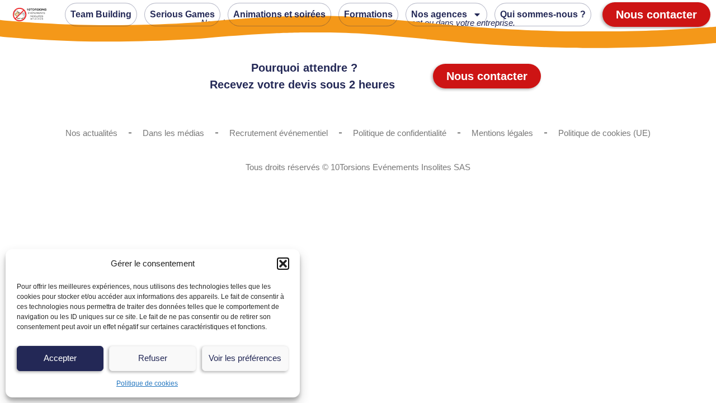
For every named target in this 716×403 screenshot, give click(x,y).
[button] (283, 263)
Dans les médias (173, 133)
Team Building (100, 14)
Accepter (60, 358)
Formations (368, 14)
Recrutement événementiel (278, 133)
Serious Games (182, 14)
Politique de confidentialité (399, 133)
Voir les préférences (245, 358)
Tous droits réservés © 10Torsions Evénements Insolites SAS (358, 167)
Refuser (152, 358)
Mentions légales (502, 133)
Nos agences (439, 14)
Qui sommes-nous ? (543, 14)
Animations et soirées (279, 14)
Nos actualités (91, 133)
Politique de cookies (147, 383)
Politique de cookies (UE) (604, 133)
